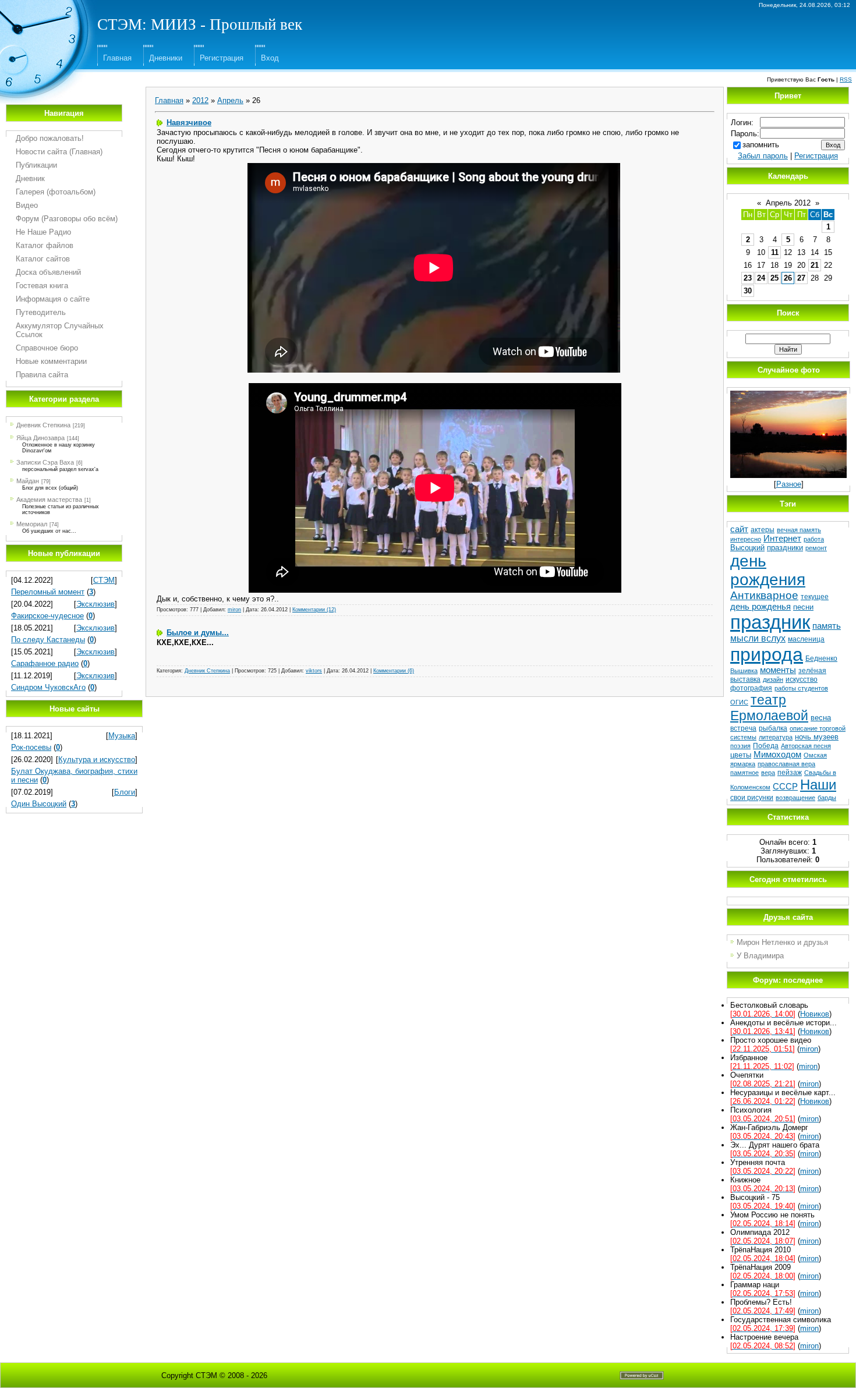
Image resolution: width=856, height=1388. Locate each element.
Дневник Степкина (43, 425)
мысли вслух (758, 638)
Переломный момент (47, 591)
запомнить (760, 144)
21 (815, 265)
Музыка (121, 735)
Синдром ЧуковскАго (48, 687)
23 (748, 278)
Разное (788, 484)
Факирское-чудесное (47, 615)
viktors (314, 671)
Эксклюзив (95, 604)
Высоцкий (747, 547)
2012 (200, 100)
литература (776, 737)
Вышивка (744, 670)
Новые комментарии (51, 361)
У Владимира (760, 955)
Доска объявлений (48, 272)
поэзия (740, 745)
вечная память (799, 529)
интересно (745, 539)
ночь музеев (817, 736)
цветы (740, 754)
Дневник (30, 178)
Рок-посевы (31, 747)
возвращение (795, 797)
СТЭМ (104, 580)
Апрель (230, 100)
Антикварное (764, 595)
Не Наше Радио (43, 232)
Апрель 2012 (788, 203)
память (826, 626)
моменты (778, 670)
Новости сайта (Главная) (59, 151)
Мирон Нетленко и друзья (782, 942)
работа (814, 539)
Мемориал (31, 523)
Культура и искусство (96, 759)
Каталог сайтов (43, 258)
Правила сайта (42, 374)
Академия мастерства (49, 499)
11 (775, 252)
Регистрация (221, 58)
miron (234, 609)
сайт (739, 529)
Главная (117, 58)
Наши (818, 784)
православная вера (786, 763)
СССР (785, 786)
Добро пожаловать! (50, 138)
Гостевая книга (42, 285)
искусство (802, 679)
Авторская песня (806, 745)
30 (748, 290)
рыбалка (773, 728)
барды (827, 797)
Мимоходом (777, 754)
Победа (766, 746)
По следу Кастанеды (48, 639)
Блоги (124, 792)
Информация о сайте (53, 299)
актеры (762, 530)
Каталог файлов (44, 245)
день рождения (767, 570)
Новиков (814, 1014)
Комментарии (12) (314, 609)
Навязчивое (189, 122)
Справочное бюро (47, 348)
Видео (27, 205)
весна (821, 717)
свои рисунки (751, 798)
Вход (270, 58)
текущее (815, 597)
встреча (743, 728)
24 (761, 278)
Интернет (782, 538)
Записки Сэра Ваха (45, 462)
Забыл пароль (763, 155)
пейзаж (789, 773)
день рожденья (760, 606)
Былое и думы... (198, 632)
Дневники (165, 58)
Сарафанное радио (45, 663)
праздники (785, 547)
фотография (751, 688)
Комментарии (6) (393, 671)
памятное (744, 772)
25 (774, 278)
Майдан (27, 480)
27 (801, 278)
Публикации (36, 165)
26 (788, 278)
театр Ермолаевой (769, 707)
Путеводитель (41, 312)
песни (803, 607)
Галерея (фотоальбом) (55, 191)
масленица (806, 639)
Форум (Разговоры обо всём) (67, 218)
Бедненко (821, 658)
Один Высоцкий (38, 803)
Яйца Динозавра (40, 437)
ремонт (816, 547)
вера (768, 772)
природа (766, 654)
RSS (846, 79)
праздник (770, 622)
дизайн (773, 679)
